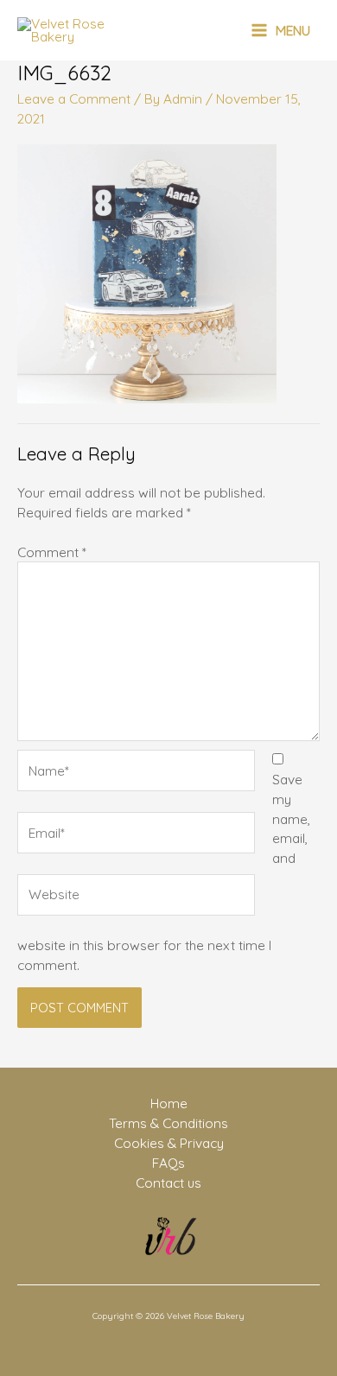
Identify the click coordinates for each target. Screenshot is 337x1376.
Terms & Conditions (168, 1123)
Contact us (168, 1182)
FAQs (168, 1162)
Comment (51, 552)
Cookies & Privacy (169, 1142)
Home (169, 1103)
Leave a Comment (73, 98)
